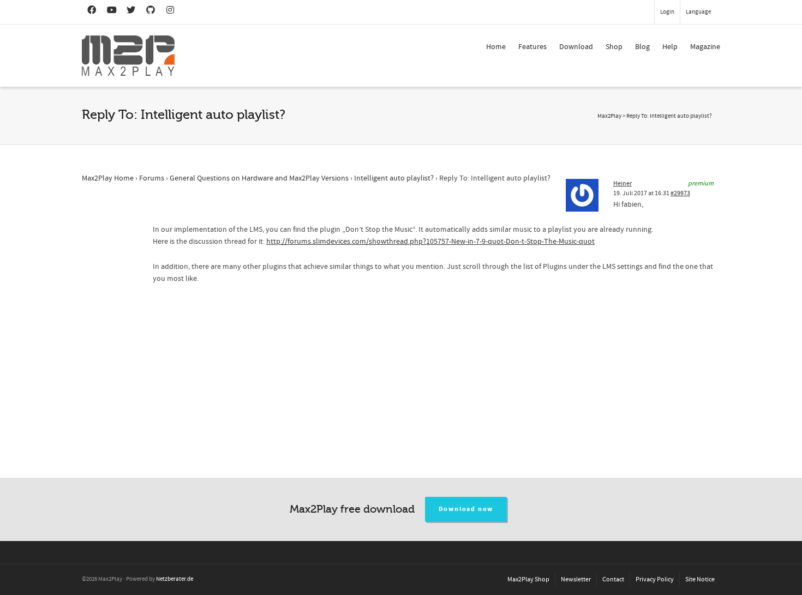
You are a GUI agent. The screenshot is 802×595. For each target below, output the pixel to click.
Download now (466, 509)
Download (576, 47)
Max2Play (609, 116)
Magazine (705, 47)
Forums (151, 178)
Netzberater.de (174, 579)
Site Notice (700, 579)
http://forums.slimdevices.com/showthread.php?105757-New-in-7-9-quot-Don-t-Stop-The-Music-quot (430, 242)
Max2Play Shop (528, 579)
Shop (614, 47)
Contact (613, 579)
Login (667, 12)
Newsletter (576, 579)
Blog (642, 47)
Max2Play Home (108, 178)
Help (670, 47)
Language (698, 12)
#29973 (680, 193)
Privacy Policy (655, 579)
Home (496, 47)
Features (532, 47)
